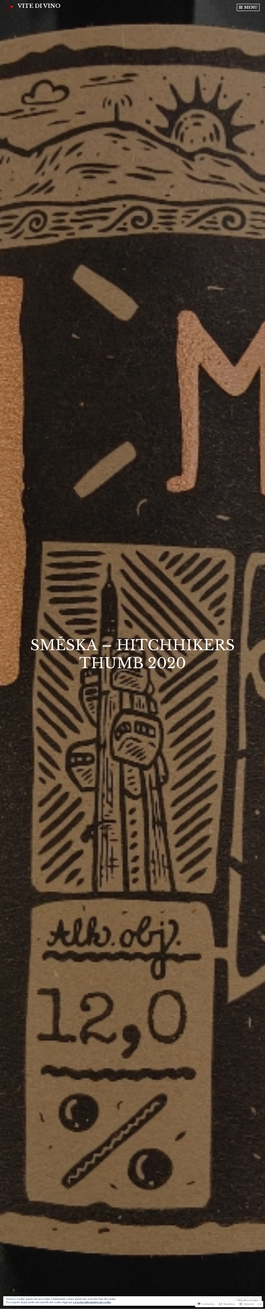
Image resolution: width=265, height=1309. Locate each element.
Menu (250, 7)
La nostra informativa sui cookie (92, 1302)
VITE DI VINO (39, 6)
